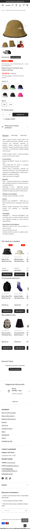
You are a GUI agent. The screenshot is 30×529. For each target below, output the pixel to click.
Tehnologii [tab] (14, 135)
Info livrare (5, 425)
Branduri (4, 422)
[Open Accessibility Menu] (25, 525)
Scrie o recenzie (15, 369)
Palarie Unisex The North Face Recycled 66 (19, 260)
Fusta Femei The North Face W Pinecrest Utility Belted (19, 334)
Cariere (4, 438)
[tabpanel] (15, 187)
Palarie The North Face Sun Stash (6, 260)
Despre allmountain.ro (8, 416)
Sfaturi (3, 432)
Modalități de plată (7, 441)
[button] (27, 5)
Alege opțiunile (7, 274)
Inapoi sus (15, 401)
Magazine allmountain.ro (9, 419)
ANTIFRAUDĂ (5, 435)
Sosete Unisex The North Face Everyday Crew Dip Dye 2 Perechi (19, 297)
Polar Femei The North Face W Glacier (7, 297)
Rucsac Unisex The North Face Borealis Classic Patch (6, 334)
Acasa (3, 10)
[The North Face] (15, 52)
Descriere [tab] (5, 135)
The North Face (5, 64)
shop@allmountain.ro (12, 466)
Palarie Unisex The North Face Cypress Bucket (15, 10)
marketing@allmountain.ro (9, 471)
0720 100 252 (11, 462)
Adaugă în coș (20, 114)
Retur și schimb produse (9, 413)
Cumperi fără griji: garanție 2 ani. (15, 1)
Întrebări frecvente (7, 428)
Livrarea (9, 76)
